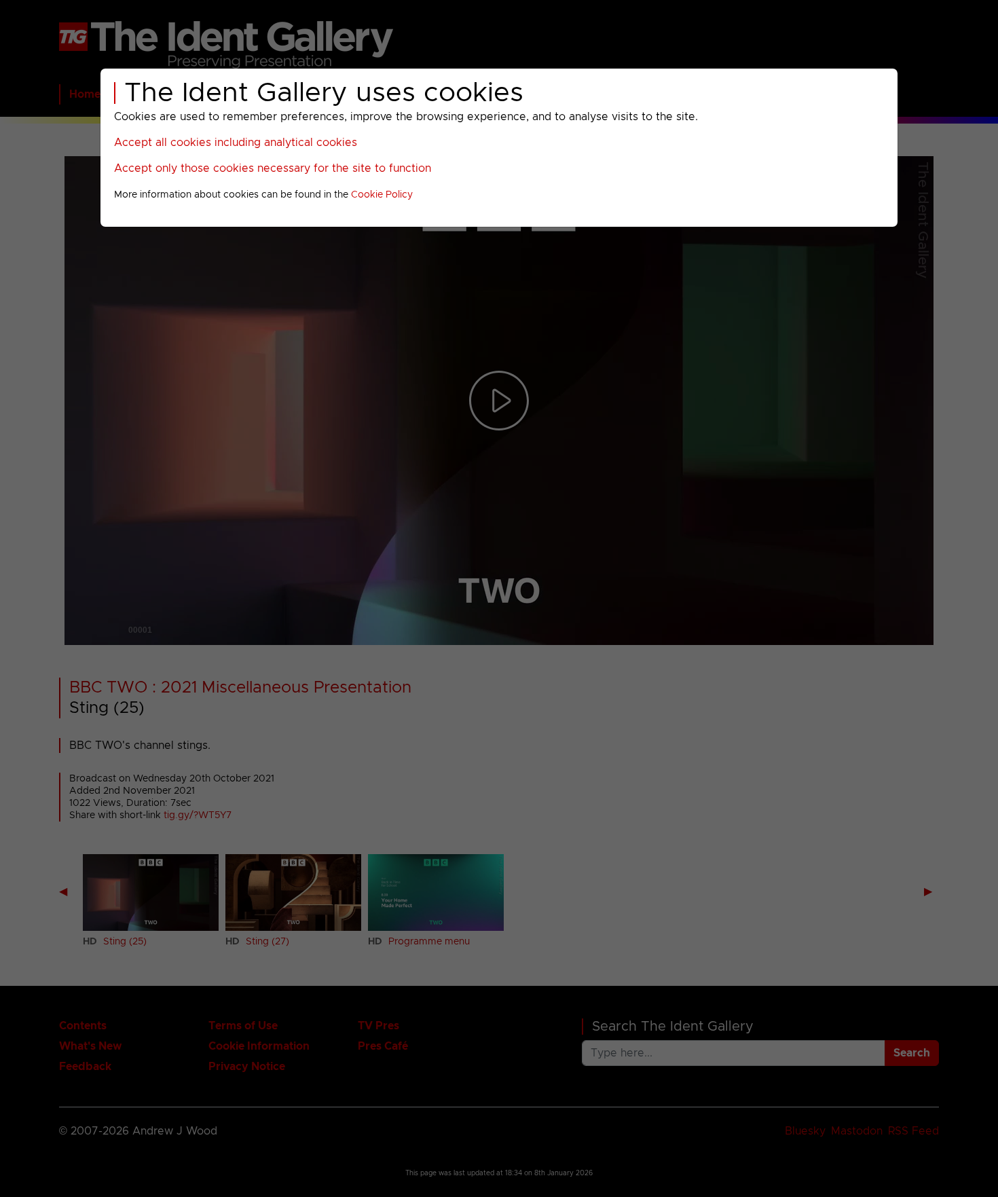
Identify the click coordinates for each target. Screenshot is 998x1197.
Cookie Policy (382, 195)
